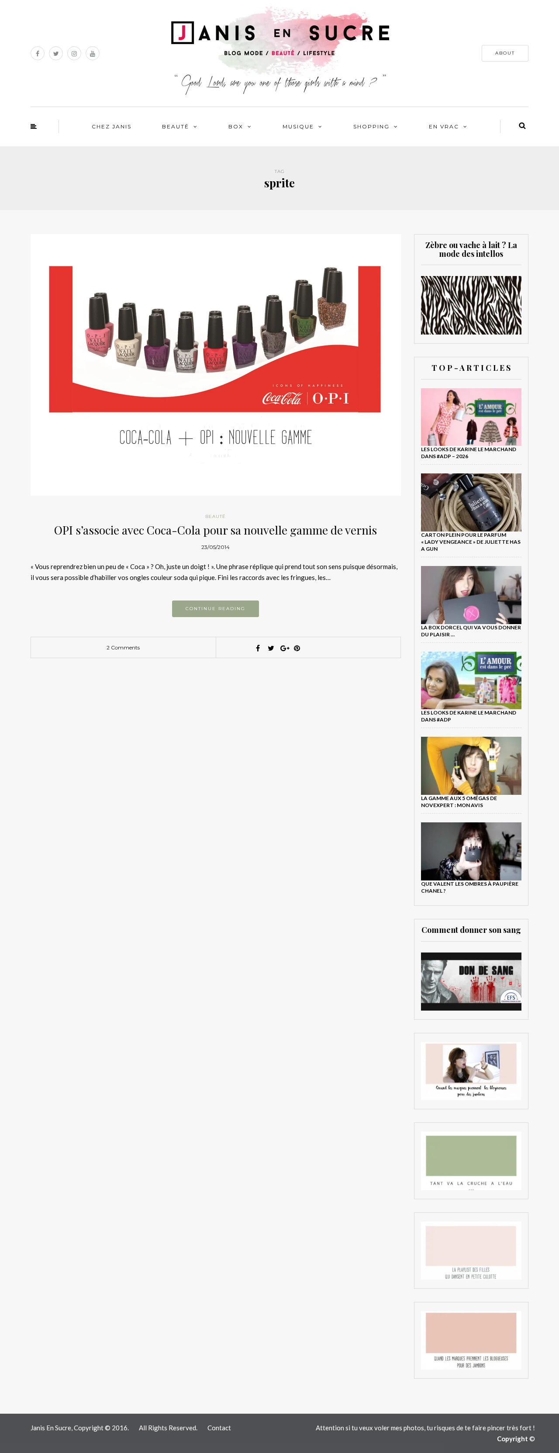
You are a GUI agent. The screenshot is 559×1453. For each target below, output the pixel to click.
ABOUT (505, 53)
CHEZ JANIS (111, 126)
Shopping (371, 126)
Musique (298, 126)
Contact (219, 1428)
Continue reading (215, 608)
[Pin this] (296, 648)
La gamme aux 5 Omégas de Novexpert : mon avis (459, 801)
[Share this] (257, 648)
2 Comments (123, 647)
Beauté (175, 126)
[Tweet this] (270, 648)
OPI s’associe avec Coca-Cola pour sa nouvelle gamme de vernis (215, 530)
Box (235, 126)
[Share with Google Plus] (283, 648)
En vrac (444, 126)
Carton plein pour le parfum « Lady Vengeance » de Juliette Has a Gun (471, 542)
